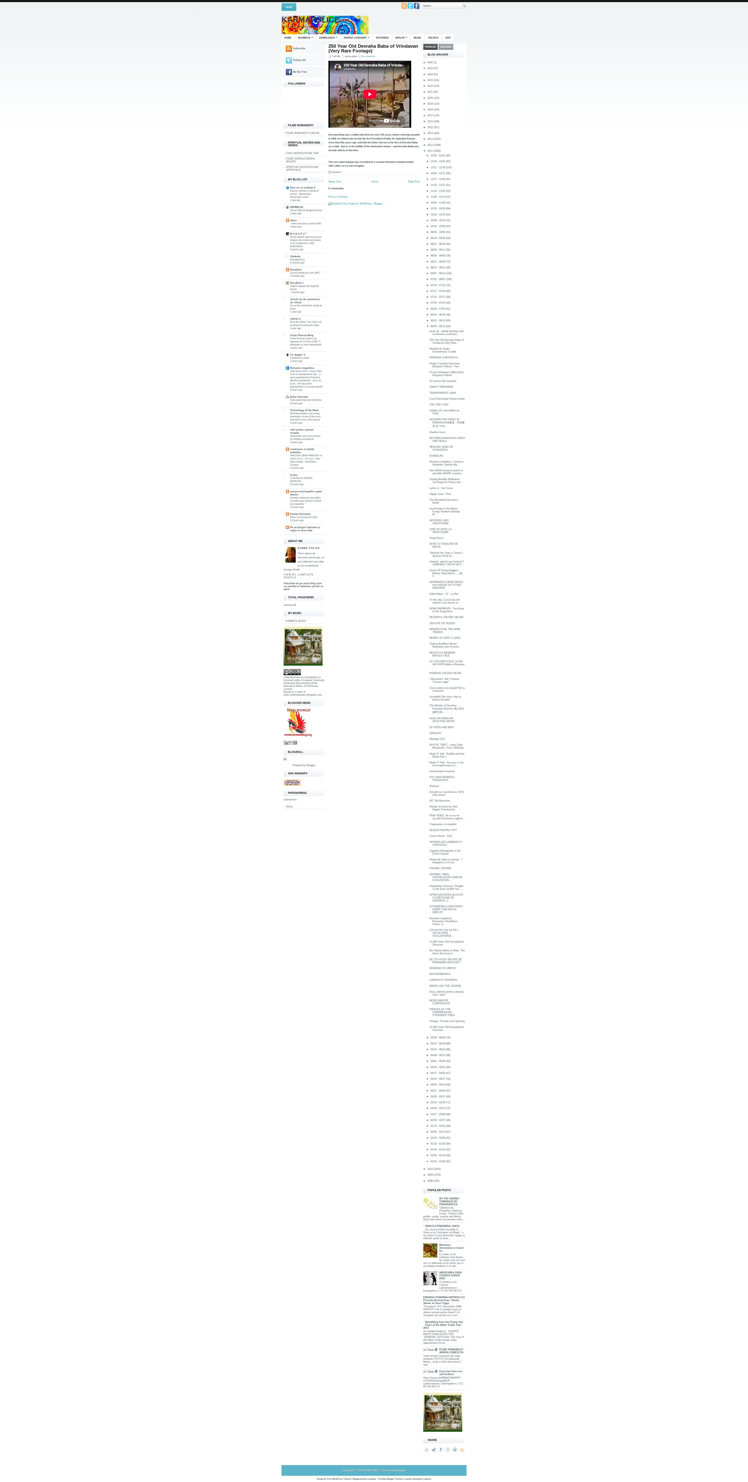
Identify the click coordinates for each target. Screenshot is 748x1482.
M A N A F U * (298, 233)
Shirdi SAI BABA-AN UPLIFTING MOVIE (442, 720)
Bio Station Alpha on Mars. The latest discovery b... (447, 952)
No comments (368, 56)
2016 (430, 121)
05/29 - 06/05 (438, 1037)
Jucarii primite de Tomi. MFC (305, 272)
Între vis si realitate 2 (302, 187)
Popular (430, 47)
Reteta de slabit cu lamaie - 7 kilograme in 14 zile (446, 861)
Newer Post (334, 181)
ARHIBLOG (296, 207)
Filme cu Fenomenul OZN (303, 517)
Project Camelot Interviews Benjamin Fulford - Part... (445, 365)
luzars (293, 474)
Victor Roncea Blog (301, 335)
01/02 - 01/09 (438, 1161)
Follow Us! (299, 60)
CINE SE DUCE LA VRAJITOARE (440, 531)
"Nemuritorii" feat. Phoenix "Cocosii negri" (444, 680)
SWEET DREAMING (441, 386)
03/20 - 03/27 (438, 1096)
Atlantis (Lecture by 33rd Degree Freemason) (443, 808)
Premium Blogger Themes (390, 1479)
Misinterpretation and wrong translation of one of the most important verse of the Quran (305, 416)
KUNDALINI (436, 455)
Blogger (311, 765)
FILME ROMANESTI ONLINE (303, 133)
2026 (430, 62)
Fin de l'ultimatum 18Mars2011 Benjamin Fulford (447, 374)
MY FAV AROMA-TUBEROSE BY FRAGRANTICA (449, 1201)
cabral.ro (295, 318)
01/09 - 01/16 (438, 1155)
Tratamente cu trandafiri (443, 824)
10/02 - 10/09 (438, 226)
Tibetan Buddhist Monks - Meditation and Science (444, 645)
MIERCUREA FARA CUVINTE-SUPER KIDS (450, 1275)
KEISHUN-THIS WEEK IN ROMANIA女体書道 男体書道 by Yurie (447, 422)
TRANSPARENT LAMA (443, 392)
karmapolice (311, 677)
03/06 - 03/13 (438, 1108)
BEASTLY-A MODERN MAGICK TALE (442, 654)
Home (289, 7)
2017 (430, 115)
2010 (430, 1168)
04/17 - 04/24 (438, 1072)
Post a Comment (338, 196)
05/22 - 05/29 (438, 1043)
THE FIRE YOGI (439, 404)
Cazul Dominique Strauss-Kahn (447, 398)
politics (433, 37)
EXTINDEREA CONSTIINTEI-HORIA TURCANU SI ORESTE (446, 909)
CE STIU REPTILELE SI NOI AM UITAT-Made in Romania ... (447, 664)
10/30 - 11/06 (438, 202)
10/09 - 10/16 (438, 220)
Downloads (328, 37)
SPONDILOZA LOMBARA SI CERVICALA (446, 843)
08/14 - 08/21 (438, 267)
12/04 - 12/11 (438, 173)
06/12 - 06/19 (438, 320)
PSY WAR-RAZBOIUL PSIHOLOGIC (442, 779)
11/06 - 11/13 (438, 196)
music (417, 37)
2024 (430, 74)
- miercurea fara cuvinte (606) (305, 223)
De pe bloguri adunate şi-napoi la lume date (305, 529)
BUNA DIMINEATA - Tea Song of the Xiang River (447, 610)
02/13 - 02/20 (438, 1125)
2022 (430, 86)
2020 (430, 97)
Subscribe (299, 48)
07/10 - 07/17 (438, 296)
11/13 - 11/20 (438, 190)
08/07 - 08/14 (438, 273)
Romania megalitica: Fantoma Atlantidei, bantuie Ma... (446, 463)
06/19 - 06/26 (438, 314)
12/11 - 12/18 (438, 167)
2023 (430, 80)
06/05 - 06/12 (438, 326)
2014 (430, 133)
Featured (382, 37)
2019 (430, 103)
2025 (430, 68)
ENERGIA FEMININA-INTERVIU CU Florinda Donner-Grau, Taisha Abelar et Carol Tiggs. (444, 1300)
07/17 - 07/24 (438, 291)
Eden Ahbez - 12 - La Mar (444, 593)
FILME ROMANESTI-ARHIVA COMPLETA (451, 1351)
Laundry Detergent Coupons (417, 1479)
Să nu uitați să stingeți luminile (306, 210)
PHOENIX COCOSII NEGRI (445, 673)
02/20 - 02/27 (438, 1120)
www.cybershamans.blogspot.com (303, 694)
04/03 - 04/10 (438, 1084)
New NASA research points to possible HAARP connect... (446, 472)
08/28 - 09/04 (438, 255)
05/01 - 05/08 (438, 1061)
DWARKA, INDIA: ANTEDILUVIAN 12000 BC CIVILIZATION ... (446, 877)
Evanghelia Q (297, 259)
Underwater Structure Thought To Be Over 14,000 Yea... (446, 887)
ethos (293, 220)
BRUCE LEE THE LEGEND (445, 985)
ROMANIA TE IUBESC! (443, 968)
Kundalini (296, 269)
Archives (445, 47)
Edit (448, 37)
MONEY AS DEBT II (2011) (445, 637)
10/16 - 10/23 (438, 214)
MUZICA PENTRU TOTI (443, 830)
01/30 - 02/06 (438, 1137)
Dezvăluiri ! (297, 282)
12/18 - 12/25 (438, 161)
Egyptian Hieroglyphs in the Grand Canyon (445, 852)
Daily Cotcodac (299, 396)
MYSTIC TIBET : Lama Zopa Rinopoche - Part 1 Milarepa (447, 746)
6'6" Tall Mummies (440, 800)
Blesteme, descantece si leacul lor (451, 1247)
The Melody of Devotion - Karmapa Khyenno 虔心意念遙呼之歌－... (447, 709)
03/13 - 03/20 (438, 1102)
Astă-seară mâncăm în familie (305, 400)
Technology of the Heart (304, 410)
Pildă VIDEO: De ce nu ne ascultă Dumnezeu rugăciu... (447, 817)
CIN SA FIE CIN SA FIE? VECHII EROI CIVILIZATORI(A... (444, 933)
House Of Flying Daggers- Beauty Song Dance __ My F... (446, 573)
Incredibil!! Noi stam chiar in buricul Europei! (445, 698)
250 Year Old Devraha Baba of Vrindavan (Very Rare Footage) (373, 48)
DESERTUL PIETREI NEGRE (447, 617)
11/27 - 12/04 (438, 179)
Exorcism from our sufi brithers (450, 1373)
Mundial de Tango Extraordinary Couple (443, 350)
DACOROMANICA (440, 974)
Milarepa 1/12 (437, 738)
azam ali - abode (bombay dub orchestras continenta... (447, 333)
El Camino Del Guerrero (443, 381)
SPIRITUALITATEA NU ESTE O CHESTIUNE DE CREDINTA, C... (446, 897)
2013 (430, 138)
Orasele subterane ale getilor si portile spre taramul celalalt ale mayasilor (305, 500)
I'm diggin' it (297, 354)
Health (401, 37)
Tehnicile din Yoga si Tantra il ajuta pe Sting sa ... (446, 554)
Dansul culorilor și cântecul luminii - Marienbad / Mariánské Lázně (304, 193)
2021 (430, 91)
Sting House (436, 538)
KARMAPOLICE (310, 19)
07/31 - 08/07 (438, 279)
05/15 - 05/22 (438, 1049)
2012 (430, 145)
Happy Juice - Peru (440, 494)
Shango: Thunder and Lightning (447, 1021)
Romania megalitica (302, 368)
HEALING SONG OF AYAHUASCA (441, 448)
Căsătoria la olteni (299, 358)
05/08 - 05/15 (438, 1055)
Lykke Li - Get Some (441, 488)
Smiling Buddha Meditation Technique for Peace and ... (447, 481)
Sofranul (434, 786)
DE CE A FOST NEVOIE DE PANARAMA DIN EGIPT (446, 961)
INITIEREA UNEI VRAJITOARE (439, 522)
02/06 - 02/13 (438, 1131)
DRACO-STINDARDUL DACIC (442, 1226)
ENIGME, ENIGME (440, 868)
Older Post (414, 181)
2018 (430, 109)
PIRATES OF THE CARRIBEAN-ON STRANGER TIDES (442, 1012)
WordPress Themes (341, 1479)
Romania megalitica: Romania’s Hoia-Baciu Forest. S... (443, 921)
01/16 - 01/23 (438, 1149)
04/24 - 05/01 (438, 1067)
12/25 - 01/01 (438, 155)
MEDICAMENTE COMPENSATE (440, 1002)
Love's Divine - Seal (441, 835)
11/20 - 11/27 (438, 184)
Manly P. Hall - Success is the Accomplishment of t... (447, 764)
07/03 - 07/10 (438, 302)
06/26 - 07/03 (438, 308)
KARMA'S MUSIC (296, 620)
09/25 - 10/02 (438, 232)
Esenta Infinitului (300, 514)
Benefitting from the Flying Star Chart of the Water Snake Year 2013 (443, 1325)
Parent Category (357, 37)
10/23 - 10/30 (438, 208)
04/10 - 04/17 (438, 1078)
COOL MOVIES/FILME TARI (302, 153)
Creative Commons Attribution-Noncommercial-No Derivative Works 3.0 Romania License (304, 684)
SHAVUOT (436, 733)
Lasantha (371, 1479)
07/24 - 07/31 (438, 285)
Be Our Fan (300, 71)
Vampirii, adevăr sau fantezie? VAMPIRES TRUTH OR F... (447, 563)
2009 (430, 1174)
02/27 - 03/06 (438, 1114)
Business (305, 37)
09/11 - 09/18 (438, 243)
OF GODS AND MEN (441, 727)
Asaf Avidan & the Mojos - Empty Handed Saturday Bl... (445, 511)
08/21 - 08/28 (438, 261)
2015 (430, 127)
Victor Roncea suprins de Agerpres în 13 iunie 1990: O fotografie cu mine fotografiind (305, 341)
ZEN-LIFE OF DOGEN (442, 623)
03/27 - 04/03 (438, 1090)
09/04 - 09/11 (438, 249)
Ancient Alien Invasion (442, 771)
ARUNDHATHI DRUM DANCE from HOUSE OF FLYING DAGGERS (446, 585)
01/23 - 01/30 (438, 1143)
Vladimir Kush (437, 432)
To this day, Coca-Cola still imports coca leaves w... (445, 601)
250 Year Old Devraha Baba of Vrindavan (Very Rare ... (447, 341)
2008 (430, 1180)
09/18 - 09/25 (438, 238)
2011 (430, 150)
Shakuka (295, 256)
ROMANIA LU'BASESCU (444, 357)
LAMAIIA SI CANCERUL (443, 979)
